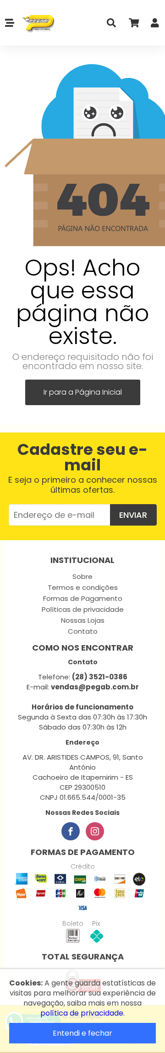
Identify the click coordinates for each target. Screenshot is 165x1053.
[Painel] (155, 24)
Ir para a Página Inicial (83, 392)
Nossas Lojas (82, 620)
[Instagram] (95, 831)
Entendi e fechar (82, 1033)
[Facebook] (70, 831)
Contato (83, 631)
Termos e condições (83, 587)
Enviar (133, 515)
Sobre (82, 576)
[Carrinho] (133, 24)
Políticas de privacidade (83, 609)
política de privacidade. (82, 1013)
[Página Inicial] (35, 23)
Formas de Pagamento (82, 598)
